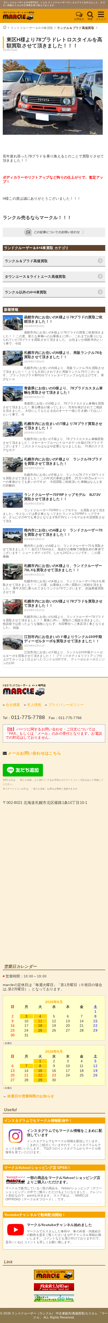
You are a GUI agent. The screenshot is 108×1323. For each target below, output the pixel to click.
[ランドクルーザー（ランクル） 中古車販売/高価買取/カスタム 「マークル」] (24, 15)
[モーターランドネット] (54, 1289)
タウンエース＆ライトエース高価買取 (35, 277)
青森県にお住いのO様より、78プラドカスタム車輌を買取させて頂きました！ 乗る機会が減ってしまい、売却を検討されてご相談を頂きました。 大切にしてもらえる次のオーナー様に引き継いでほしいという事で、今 (53, 409)
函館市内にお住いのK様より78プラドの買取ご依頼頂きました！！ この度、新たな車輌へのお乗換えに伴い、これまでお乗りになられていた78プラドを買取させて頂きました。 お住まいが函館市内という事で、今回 (53, 338)
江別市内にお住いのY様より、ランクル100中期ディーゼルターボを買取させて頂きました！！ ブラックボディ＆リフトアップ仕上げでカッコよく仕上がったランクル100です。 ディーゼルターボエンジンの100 (54, 658)
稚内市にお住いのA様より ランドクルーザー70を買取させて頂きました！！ (63, 532)
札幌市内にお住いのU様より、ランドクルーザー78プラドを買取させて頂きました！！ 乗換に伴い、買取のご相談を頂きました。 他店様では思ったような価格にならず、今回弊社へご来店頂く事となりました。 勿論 (54, 622)
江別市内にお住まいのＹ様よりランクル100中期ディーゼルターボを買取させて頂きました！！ (63, 639)
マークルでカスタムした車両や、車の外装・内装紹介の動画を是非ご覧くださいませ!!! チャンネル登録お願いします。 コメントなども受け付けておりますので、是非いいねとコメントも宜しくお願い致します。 (54, 1237)
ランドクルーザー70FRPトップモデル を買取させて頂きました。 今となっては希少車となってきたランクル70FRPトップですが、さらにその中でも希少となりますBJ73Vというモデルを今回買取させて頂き (54, 515)
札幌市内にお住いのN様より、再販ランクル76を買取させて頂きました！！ (63, 355)
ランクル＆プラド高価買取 (75, 28)
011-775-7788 (28, 717)
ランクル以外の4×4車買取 (26, 292)
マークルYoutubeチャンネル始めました (59, 1225)
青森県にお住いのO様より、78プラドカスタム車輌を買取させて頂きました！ (63, 390)
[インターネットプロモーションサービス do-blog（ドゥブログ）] (54, 1301)
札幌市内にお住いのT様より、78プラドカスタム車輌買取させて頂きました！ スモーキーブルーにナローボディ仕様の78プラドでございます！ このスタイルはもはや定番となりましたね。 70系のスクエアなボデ (53, 444)
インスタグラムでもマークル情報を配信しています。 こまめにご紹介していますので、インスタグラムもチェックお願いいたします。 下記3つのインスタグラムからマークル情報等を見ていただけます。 (53, 1146)
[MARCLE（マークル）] (24, 690)
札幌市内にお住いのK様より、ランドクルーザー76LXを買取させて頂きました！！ (63, 568)
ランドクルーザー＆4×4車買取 (32, 28)
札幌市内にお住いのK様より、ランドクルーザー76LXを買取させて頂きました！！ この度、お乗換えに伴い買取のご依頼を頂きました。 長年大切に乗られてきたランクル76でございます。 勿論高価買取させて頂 (54, 587)
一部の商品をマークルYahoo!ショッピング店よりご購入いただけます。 (63, 1180)
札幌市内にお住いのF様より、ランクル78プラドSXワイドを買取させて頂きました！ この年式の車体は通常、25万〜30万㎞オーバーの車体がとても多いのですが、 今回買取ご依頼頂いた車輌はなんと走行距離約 (54, 480)
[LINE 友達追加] (23, 775)
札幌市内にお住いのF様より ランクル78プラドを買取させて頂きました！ (63, 461)
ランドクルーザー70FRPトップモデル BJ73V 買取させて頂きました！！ (64, 497)
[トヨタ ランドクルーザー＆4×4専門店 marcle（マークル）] (54, 1278)
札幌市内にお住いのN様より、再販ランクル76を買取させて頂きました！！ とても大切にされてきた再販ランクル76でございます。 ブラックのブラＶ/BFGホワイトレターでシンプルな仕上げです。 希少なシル (53, 373)
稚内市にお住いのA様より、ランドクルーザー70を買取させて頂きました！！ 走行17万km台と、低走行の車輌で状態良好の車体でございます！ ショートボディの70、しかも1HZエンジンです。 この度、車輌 (53, 551)
